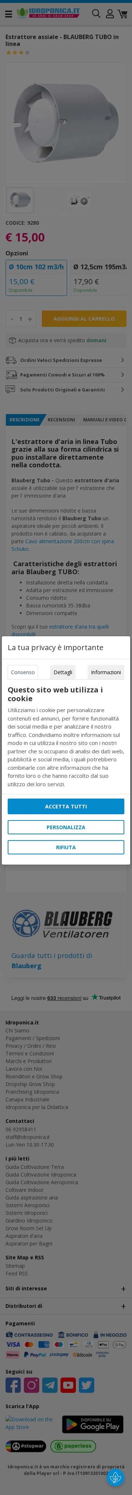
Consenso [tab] (23, 672)
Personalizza (66, 827)
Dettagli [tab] (63, 672)
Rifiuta (66, 847)
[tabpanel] (66, 736)
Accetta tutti (66, 806)
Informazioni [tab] (106, 672)
